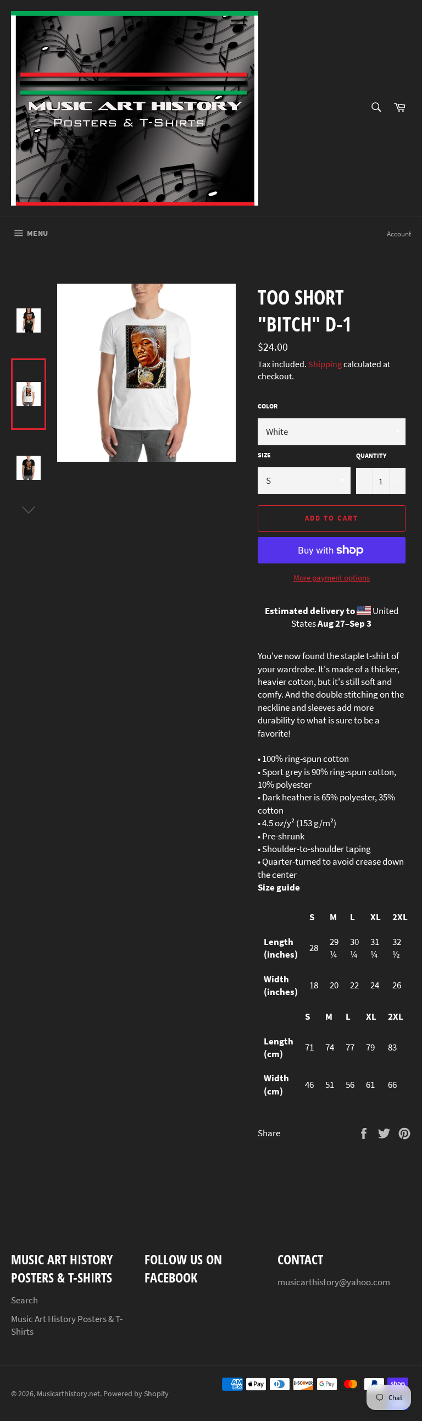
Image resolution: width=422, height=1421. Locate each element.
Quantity (371, 455)
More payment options (331, 577)
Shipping (325, 363)
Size (264, 455)
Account (399, 234)
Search (24, 1300)
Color (267, 406)
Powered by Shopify (136, 1393)
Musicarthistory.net (68, 1393)
